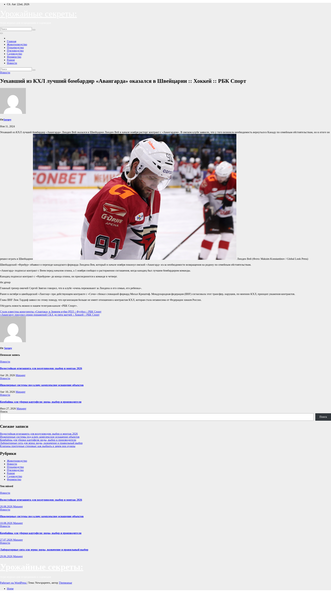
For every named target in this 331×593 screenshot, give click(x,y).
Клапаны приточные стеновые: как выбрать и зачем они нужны (37, 446)
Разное (11, 59)
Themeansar (65, 582)
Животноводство (17, 44)
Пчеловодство (15, 50)
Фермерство (14, 56)
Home (10, 588)
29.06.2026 (6, 556)
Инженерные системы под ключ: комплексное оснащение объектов (42, 385)
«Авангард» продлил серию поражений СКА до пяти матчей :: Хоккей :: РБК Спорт (49, 314)
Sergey (7, 119)
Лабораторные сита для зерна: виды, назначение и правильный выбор (41, 443)
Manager (20, 375)
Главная (11, 41)
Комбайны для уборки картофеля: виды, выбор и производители (40, 401)
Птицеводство (15, 47)
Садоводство (14, 53)
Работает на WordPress (13, 582)
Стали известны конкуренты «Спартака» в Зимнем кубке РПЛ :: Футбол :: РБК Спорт (50, 311)
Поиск (4, 411)
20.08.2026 (6, 506)
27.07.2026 (6, 539)
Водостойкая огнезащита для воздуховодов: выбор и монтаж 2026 (41, 368)
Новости (12, 63)
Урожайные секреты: (38, 13)
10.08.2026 (6, 523)
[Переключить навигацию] (1, 33)
